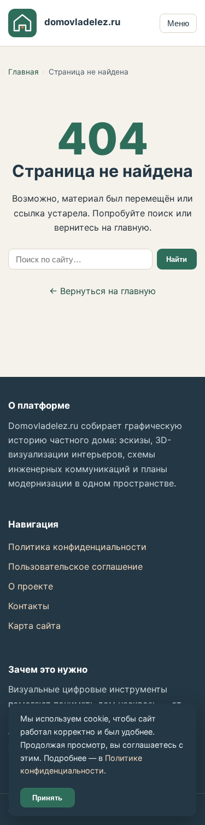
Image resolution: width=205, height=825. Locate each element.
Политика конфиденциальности (77, 546)
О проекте (30, 586)
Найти (176, 259)
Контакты (28, 605)
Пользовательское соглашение (75, 566)
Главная (23, 71)
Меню (178, 23)
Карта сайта (34, 625)
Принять (47, 798)
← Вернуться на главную (102, 290)
